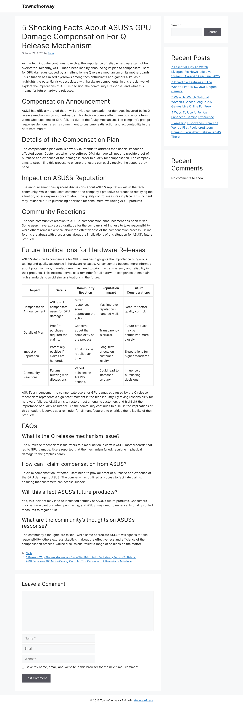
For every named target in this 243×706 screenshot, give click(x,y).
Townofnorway (38, 6)
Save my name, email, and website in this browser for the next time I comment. (82, 667)
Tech (29, 553)
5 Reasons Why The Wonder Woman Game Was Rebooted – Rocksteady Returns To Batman (81, 557)
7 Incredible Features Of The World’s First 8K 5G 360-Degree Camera (194, 86)
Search (176, 25)
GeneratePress (143, 700)
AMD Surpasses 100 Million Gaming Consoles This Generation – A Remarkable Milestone (79, 561)
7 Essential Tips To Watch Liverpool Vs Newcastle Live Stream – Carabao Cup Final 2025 (195, 71)
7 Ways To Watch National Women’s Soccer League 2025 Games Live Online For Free (192, 102)
